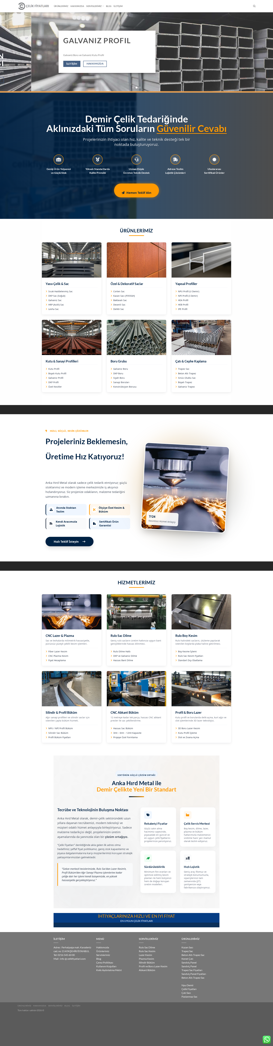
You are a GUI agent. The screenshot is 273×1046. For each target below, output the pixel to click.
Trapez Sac (183, 368)
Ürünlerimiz (61, 6)
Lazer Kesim (145, 954)
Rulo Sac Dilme (147, 947)
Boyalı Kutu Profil (57, 373)
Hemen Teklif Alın (138, 193)
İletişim (118, 6)
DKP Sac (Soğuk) (56, 295)
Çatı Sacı (186, 992)
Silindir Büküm (147, 962)
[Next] (263, 52)
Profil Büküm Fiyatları (59, 737)
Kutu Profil (53, 368)
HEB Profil (183, 304)
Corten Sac (119, 291)
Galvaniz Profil (55, 377)
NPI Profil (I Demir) (188, 295)
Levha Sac (53, 309)
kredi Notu (184, 982)
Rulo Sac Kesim (147, 951)
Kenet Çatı (187, 958)
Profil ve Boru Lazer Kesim (153, 966)
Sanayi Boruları (121, 382)
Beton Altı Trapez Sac (193, 954)
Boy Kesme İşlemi (187, 651)
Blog (108, 6)
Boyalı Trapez (185, 382)
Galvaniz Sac (55, 300)
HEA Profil (183, 300)
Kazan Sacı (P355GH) (124, 295)
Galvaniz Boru (120, 368)
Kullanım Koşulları (106, 966)
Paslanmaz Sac (189, 996)
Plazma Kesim (146, 958)
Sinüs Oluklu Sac (187, 377)
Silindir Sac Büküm (58, 732)
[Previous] (9, 52)
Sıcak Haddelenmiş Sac (60, 291)
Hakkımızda (77, 6)
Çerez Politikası (104, 962)
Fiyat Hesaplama (57, 660)
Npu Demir (188, 985)
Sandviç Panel (189, 962)
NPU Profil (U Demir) (188, 291)
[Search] (254, 6)
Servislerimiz (94, 6)
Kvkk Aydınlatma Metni (109, 970)
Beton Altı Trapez (187, 373)
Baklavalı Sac (120, 300)
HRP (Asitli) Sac (56, 304)
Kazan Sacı (187, 947)
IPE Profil (182, 309)
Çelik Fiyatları (189, 988)
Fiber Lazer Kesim (57, 651)
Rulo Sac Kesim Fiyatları (190, 655)
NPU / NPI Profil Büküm (60, 728)
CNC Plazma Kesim (58, 655)
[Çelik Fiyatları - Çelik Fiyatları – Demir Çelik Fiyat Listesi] (33, 6)
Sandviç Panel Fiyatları (194, 973)
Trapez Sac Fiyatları (192, 970)
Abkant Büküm (147, 970)
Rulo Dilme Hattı (121, 651)
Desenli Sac (119, 304)
